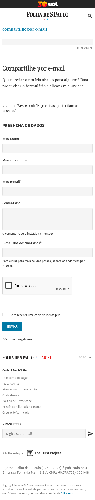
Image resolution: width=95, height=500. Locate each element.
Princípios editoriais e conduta (22, 407)
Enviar (12, 326)
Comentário (11, 203)
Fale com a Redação (15, 378)
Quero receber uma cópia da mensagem (34, 315)
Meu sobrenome (14, 160)
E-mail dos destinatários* (22, 243)
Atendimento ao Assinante (19, 389)
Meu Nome (10, 138)
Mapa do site (10, 383)
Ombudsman (10, 395)
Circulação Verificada (15, 412)
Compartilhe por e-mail (24, 29)
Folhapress (67, 493)
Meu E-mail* (11, 181)
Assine (46, 357)
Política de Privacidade (17, 401)
